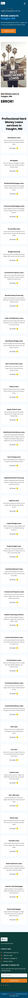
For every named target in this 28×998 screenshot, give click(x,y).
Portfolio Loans (14, 841)
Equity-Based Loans (14, 409)
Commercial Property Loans (14, 592)
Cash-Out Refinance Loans (14, 318)
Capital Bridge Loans (14, 523)
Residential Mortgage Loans (14, 183)
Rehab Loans (14, 387)
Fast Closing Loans (14, 457)
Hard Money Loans (14, 138)
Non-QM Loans (14, 795)
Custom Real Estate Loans (14, 637)
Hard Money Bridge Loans (14, 341)
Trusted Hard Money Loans (14, 683)
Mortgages (14, 160)
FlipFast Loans (14, 501)
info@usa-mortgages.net (10, 958)
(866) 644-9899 (9, 31)
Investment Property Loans (14, 273)
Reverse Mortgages (14, 909)
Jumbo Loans (14, 772)
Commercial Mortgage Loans (14, 206)
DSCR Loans (14, 818)
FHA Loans (14, 727)
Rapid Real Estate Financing (14, 478)
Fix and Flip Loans (14, 229)
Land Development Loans (14, 569)
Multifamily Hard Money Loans (14, 432)
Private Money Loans (14, 660)
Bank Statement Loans (14, 864)
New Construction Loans (14, 364)
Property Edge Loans (14, 546)
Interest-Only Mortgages (14, 886)
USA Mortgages (11, 994)
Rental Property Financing (14, 295)
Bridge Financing (14, 252)
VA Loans (14, 750)
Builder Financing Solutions (14, 615)
